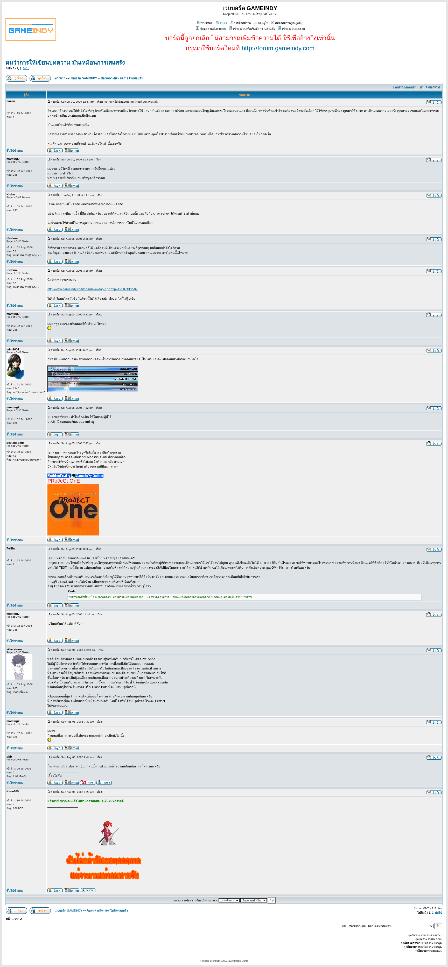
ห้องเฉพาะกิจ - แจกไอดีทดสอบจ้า (122, 78)
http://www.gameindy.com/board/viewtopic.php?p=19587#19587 (92, 289)
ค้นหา (223, 23)
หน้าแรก (60, 78)
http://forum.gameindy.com (278, 48)
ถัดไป (26, 68)
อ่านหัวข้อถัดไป (430, 87)
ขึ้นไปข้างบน (14, 150)
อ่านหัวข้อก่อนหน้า (404, 87)
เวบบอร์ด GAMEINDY (83, 78)
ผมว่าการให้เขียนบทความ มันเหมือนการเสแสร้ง (65, 62)
